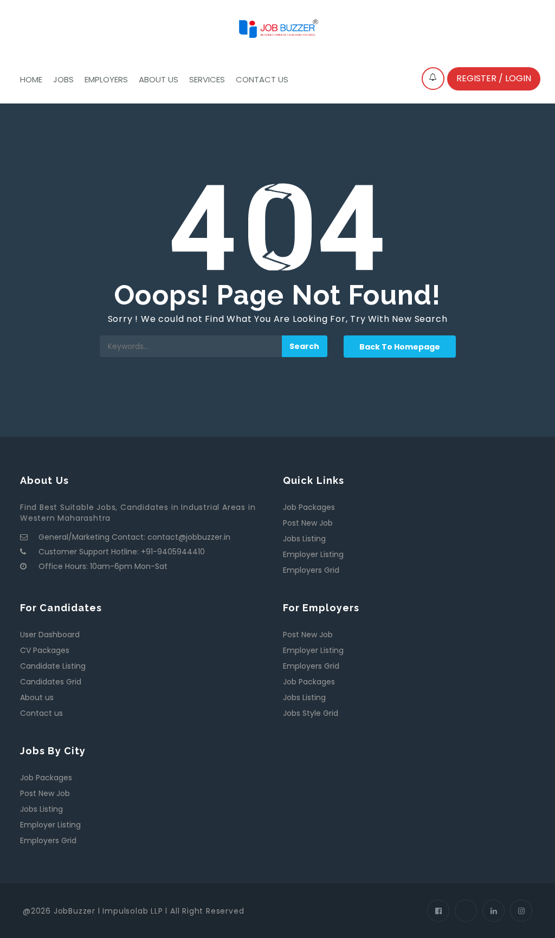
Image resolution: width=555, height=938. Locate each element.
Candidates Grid (50, 681)
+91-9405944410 (173, 551)
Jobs (63, 79)
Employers (106, 79)
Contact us (262, 79)
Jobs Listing (304, 538)
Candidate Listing (53, 666)
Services (207, 79)
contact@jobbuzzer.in (188, 537)
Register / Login (493, 78)
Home (31, 79)
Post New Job (308, 522)
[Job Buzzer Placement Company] (277, 28)
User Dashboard (50, 634)
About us (158, 79)
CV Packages (44, 650)
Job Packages (309, 507)
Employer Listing (313, 554)
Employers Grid (311, 570)
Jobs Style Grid (310, 713)
